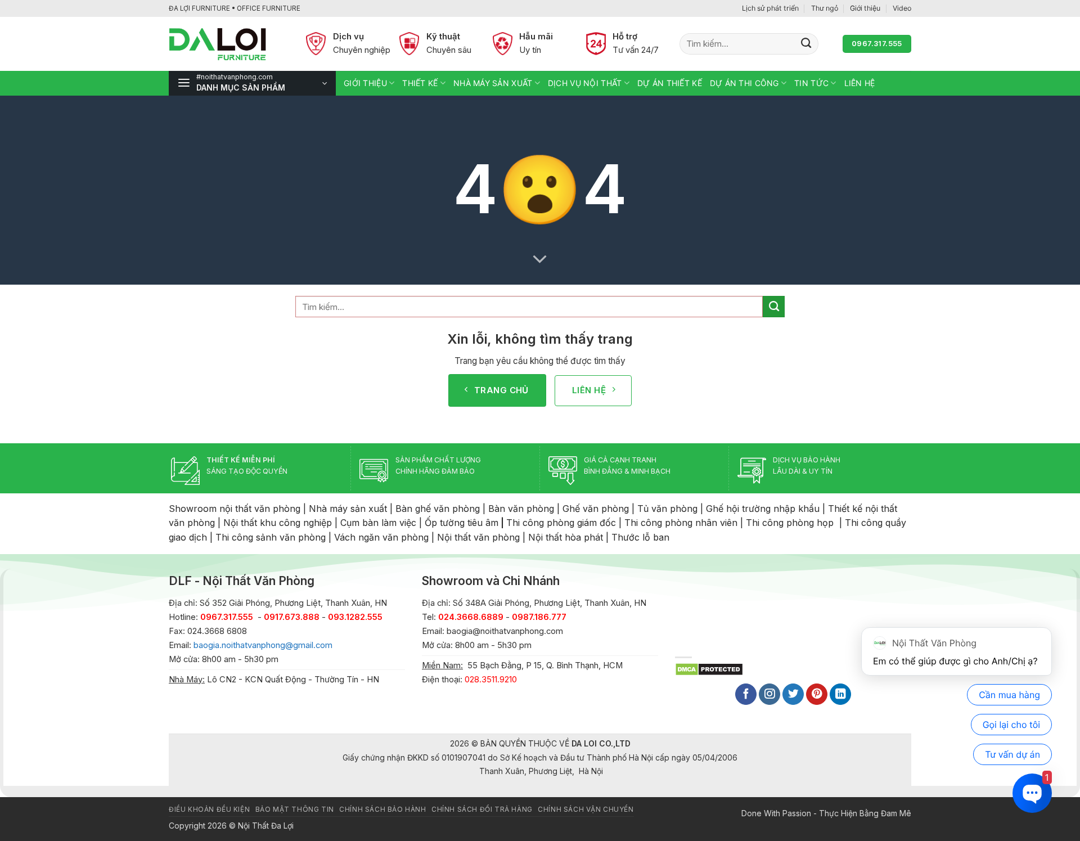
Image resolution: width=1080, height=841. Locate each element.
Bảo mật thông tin (294, 809)
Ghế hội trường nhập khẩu (763, 508)
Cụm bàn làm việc (378, 522)
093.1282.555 (355, 617)
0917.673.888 (292, 617)
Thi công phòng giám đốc (561, 522)
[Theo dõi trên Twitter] (793, 694)
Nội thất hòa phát (565, 537)
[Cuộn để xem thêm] (540, 259)
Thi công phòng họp (790, 522)
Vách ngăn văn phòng (381, 537)
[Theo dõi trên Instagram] (769, 694)
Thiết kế (420, 83)
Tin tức (811, 83)
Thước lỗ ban (640, 537)
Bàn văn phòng (521, 508)
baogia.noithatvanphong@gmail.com (263, 645)
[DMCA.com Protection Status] (709, 668)
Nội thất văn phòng (478, 537)
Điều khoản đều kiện (209, 809)
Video (902, 8)
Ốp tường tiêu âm (461, 522)
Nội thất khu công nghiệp (277, 522)
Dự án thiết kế (669, 83)
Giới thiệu (865, 8)
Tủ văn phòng (667, 508)
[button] (252, 83)
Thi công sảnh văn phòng (270, 537)
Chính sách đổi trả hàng (482, 809)
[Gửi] (806, 44)
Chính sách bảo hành (382, 809)
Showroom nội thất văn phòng (234, 508)
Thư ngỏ (824, 8)
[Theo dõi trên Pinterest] (816, 694)
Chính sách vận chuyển (585, 809)
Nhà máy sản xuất (492, 83)
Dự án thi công (744, 83)
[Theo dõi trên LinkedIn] (840, 694)
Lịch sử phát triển (770, 8)
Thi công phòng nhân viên (680, 522)
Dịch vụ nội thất (585, 83)
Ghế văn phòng (595, 508)
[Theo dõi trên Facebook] (746, 694)
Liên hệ (859, 83)
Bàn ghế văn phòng (437, 508)
